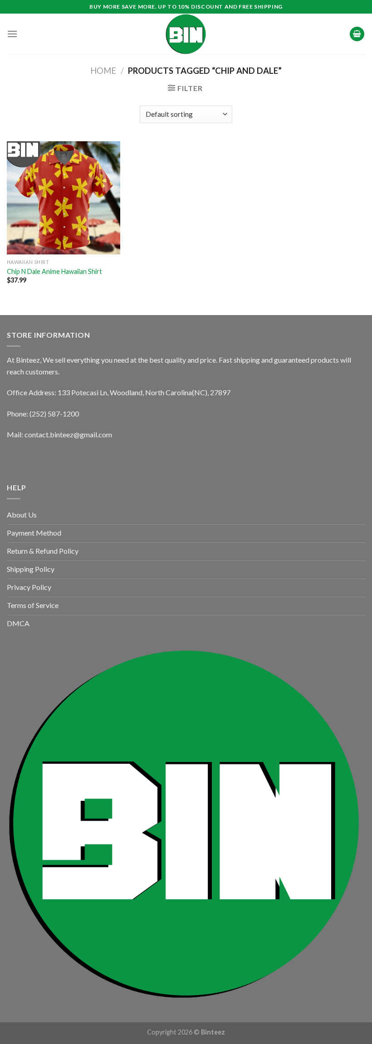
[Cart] (357, 34)
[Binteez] (186, 34)
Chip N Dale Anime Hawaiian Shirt (54, 271)
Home (103, 71)
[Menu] (12, 34)
